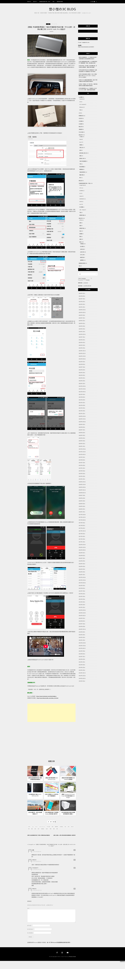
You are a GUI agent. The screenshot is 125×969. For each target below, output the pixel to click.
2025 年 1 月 (81, 307)
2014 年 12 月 (81, 610)
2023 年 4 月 (81, 342)
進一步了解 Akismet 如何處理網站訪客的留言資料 (58, 942)
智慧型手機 (81, 215)
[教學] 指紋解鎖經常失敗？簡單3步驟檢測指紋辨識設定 (38, 835)
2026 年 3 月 (81, 293)
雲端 (57, 828)
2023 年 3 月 (81, 345)
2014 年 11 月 (81, 612)
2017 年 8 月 (81, 525)
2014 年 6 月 (81, 626)
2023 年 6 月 (81, 339)
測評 (38, 828)
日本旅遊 (80, 121)
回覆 (74, 888)
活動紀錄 (80, 129)
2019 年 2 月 (81, 476)
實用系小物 (81, 158)
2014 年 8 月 (81, 621)
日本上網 (82, 254)
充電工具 (81, 147)
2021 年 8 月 (81, 397)
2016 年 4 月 (81, 566)
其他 (80, 150)
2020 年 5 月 (81, 435)
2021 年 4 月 (81, 405)
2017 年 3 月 (81, 536)
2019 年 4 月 (81, 470)
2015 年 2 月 (81, 604)
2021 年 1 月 (81, 413)
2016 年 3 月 (81, 569)
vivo (80, 204)
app (33, 826)
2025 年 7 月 (81, 298)
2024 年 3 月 (81, 326)
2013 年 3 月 (81, 667)
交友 (80, 109)
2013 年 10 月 (81, 648)
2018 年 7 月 (81, 495)
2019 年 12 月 (81, 449)
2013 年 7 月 (81, 656)
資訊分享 (29, 1)
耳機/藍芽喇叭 (82, 172)
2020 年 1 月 (81, 446)
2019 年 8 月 (81, 459)
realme (80, 196)
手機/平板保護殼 (82, 161)
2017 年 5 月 (81, 530)
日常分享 (80, 118)
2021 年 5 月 (81, 402)
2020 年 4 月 (81, 438)
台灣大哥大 (82, 252)
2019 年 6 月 (81, 465)
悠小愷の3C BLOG (62, 9)
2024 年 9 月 (81, 315)
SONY (80, 201)
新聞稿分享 (81, 115)
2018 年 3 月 (81, 506)
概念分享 (80, 126)
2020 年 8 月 (81, 427)
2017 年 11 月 (81, 517)
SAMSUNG (81, 198)
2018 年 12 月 (81, 481)
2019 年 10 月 (81, 454)
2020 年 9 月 (81, 424)
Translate (88, 280)
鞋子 (80, 177)
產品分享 (35, 1)
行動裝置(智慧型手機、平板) (44, 1)
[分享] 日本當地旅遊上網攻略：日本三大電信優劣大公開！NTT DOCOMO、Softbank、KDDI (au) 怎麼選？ (88, 76)
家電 (80, 155)
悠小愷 (72, 826)
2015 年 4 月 (81, 599)
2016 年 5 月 (81, 563)
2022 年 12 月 (81, 353)
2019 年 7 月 (81, 462)
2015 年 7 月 (81, 591)
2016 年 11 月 (81, 547)
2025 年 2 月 (81, 304)
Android (81, 99)
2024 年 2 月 (81, 328)
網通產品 (81, 169)
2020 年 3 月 (81, 440)
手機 (29, 828)
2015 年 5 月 (81, 596)
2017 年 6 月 (81, 528)
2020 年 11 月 (81, 418)
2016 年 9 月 (81, 552)
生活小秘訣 (81, 132)
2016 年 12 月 (81, 544)
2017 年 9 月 (81, 522)
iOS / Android (82, 104)
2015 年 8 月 (81, 588)
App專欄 (80, 97)
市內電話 (61, 826)
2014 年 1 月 (81, 640)
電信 (53, 1)
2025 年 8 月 (81, 296)
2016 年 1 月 (81, 574)
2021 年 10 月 (81, 391)
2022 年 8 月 (81, 364)
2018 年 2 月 (81, 509)
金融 (80, 239)
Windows (81, 107)
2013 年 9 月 (81, 651)
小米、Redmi (82, 209)
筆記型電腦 (81, 166)
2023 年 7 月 (81, 337)
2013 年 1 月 (81, 672)
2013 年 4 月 (81, 664)
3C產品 (80, 136)
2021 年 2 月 (81, 410)
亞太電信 (82, 246)
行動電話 (42, 828)
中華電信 (82, 243)
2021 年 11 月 (81, 388)
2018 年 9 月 (81, 490)
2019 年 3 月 (81, 473)
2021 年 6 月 (81, 399)
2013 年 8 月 (81, 653)
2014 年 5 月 (81, 629)
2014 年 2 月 (81, 637)
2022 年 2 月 (81, 380)
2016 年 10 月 (81, 550)
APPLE (80, 220)
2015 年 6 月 (81, 593)
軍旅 (80, 236)
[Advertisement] (51, 713)
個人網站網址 (30, 932)
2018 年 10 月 (81, 487)
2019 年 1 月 (81, 479)
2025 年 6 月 (81, 301)
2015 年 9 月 (81, 585)
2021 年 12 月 (81, 386)
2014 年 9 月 (81, 618)
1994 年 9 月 (81, 681)
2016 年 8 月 (81, 555)
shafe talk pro (42, 826)
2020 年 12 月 (81, 416)
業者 (32, 828)
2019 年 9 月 (81, 457)
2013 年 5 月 (81, 662)
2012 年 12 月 (81, 675)
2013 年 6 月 (81, 659)
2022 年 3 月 (81, 378)
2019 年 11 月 (81, 451)
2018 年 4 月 (81, 503)
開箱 (54, 828)
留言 (28, 908)
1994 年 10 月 (81, 678)
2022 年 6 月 (81, 369)
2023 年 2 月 (81, 348)
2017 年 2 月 (81, 539)
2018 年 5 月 (81, 500)
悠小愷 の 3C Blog (88, 31)
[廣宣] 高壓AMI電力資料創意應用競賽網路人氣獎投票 (64, 835)
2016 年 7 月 (81, 558)
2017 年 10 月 (81, 520)
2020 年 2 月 (81, 443)
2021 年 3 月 (81, 408)
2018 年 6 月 (81, 498)
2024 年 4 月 (81, 323)
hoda (80, 139)
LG (80, 193)
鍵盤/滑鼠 (81, 174)
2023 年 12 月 (81, 334)
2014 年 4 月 (81, 632)
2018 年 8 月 (81, 492)
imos (80, 142)
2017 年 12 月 (81, 514)
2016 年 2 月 (81, 571)
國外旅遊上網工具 (83, 153)
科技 (80, 231)
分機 (52, 826)
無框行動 (82, 257)
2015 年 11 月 (81, 580)
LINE (80, 113)
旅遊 (80, 225)
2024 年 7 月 (81, 318)
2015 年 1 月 (81, 607)
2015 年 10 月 (81, 582)
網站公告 (80, 180)
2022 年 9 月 (81, 361)
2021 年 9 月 (81, 394)
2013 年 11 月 (81, 645)
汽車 (80, 163)
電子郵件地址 (30, 929)
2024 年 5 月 (81, 320)
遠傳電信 (82, 260)
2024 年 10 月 (81, 312)
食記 (80, 265)
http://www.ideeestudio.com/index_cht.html (47, 698)
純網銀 (80, 233)
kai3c (36, 826)
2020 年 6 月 (81, 432)
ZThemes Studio (72, 956)
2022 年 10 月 (81, 358)
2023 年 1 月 (81, 350)
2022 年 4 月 (81, 375)
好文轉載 (81, 207)
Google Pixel (82, 185)
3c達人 (29, 826)
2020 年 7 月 (81, 429)
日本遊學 (80, 123)
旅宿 (80, 222)
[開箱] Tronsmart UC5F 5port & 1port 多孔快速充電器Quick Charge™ (68, 796)
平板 (80, 212)
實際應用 (56, 826)
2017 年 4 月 (81, 533)
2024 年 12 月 (81, 309)
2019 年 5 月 (81, 468)
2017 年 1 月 (81, 541)
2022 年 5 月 (81, 372)
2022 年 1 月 (81, 383)
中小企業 (48, 826)
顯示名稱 (29, 925)
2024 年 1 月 (81, 331)
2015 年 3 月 (81, 601)
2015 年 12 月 (81, 577)
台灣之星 (82, 249)
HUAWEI (81, 190)
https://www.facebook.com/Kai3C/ (86, 46)
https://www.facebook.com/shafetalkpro (46, 696)
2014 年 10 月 (81, 615)
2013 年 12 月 (81, 642)
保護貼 (80, 144)
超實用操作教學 (60, 1)
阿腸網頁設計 (122, 961)
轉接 (50, 828)
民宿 (35, 828)
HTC (80, 187)
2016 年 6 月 (81, 560)
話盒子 (47, 828)
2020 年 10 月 (81, 421)
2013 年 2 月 (81, 670)
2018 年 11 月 (81, 484)
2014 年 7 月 (81, 623)
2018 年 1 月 (81, 511)
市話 (65, 826)
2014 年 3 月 (81, 634)
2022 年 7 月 (81, 367)
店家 (68, 826)
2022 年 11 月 (81, 356)
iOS (80, 101)
